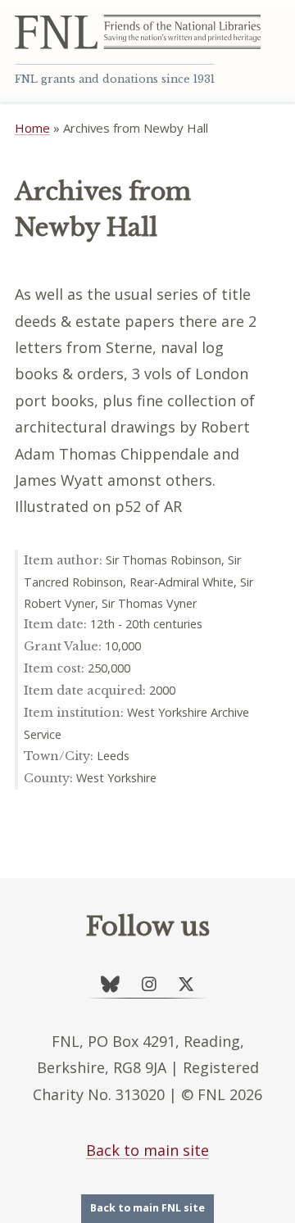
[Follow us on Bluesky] (110, 984)
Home (32, 128)
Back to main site (147, 1150)
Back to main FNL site (147, 1208)
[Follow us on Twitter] (186, 984)
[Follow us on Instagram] (149, 984)
